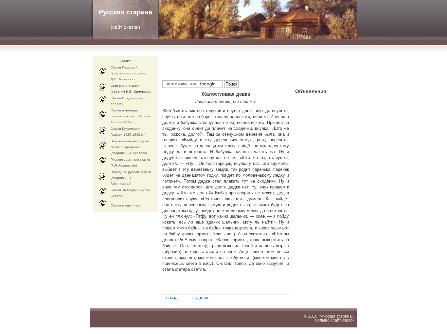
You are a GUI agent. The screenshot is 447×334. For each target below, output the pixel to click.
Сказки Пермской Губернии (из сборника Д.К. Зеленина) (129, 73)
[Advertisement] (238, 65)
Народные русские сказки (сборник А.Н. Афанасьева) (131, 178)
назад (172, 297)
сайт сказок (125, 27)
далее (202, 297)
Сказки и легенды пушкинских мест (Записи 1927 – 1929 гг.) (130, 116)
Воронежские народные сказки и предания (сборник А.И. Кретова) (130, 147)
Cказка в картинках (125, 205)
